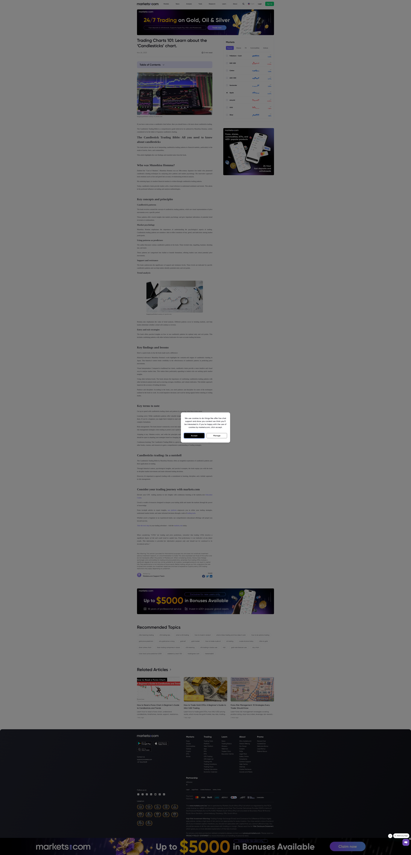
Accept (194, 435)
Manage (216, 435)
